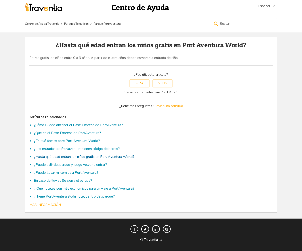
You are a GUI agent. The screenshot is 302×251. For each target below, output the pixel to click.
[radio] (139, 83)
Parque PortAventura (107, 24)
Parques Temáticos (76, 24)
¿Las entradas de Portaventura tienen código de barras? (77, 148)
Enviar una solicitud (169, 106)
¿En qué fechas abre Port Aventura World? (67, 140)
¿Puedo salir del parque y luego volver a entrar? (70, 164)
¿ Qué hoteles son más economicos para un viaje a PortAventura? (84, 188)
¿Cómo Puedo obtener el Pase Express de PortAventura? (78, 125)
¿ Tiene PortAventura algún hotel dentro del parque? (74, 196)
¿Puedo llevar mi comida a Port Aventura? (66, 172)
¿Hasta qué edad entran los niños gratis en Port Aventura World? (84, 156)
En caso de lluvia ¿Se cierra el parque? (63, 180)
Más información (45, 205)
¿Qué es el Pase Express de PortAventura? (67, 132)
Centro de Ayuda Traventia (42, 24)
